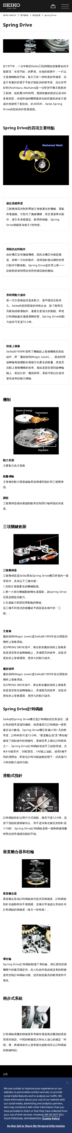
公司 (5, 1074)
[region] (36, 1105)
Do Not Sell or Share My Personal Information (36, 1126)
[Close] (67, 1083)
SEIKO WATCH (9, 15)
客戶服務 (24, 15)
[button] (65, 6)
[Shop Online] (53, 6)
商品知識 (36, 15)
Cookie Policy (51, 1118)
